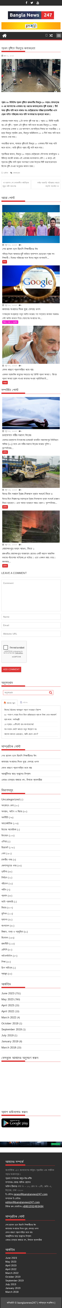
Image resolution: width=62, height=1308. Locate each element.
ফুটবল (4, 913)
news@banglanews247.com (31, 1194)
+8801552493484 (33, 1206)
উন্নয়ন (4, 835)
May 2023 (7, 999)
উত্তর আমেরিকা (8, 829)
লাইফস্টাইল (6, 955)
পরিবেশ (4, 883)
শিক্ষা (4, 262)
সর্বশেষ (25, 702)
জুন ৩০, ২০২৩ (10, 245)
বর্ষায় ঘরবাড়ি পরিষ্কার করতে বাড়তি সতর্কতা (48, 184)
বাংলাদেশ (5, 925)
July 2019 (7, 1035)
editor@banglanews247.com (22, 1202)
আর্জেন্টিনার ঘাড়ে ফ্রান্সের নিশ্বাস (16, 773)
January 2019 (9, 1041)
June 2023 (7, 993)
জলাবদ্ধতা (16, 173)
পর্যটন (4, 889)
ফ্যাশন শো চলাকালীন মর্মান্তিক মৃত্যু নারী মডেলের (16, 184)
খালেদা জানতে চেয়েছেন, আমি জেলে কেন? (21, 734)
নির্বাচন (4, 877)
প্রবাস (4, 895)
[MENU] (58, 35)
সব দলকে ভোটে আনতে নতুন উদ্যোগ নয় (20, 729)
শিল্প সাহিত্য (6, 967)
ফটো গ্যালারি (7, 901)
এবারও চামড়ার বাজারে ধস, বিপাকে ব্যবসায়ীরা (21, 779)
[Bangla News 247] (4, 35)
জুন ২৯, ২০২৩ (10, 489)
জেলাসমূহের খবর (9, 865)
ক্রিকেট (4, 847)
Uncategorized (10, 799)
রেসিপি (4, 949)
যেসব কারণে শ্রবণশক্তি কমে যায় (16, 767)
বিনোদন (4, 937)
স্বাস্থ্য (5, 382)
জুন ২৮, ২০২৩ (10, 544)
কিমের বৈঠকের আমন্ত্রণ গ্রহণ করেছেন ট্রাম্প (22, 709)
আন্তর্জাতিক (6, 823)
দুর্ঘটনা (6, 173)
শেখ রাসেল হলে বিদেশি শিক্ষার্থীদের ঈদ (18, 755)
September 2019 (11, 1029)
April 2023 (7, 1005)
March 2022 (8, 1017)
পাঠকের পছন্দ (11, 703)
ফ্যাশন (4, 919)
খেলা (3, 853)
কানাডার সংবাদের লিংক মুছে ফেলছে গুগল (20, 761)
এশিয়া (4, 841)
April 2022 (7, 1011)
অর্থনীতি (4, 817)
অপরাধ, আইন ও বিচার (11, 811)
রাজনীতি (5, 943)
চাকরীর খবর (6, 859)
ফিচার (4, 907)
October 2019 (9, 1023)
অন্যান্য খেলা (7, 805)
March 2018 (8, 1047)
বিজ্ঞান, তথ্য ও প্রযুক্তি (10, 322)
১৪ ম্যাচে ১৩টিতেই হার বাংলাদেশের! (19, 724)
